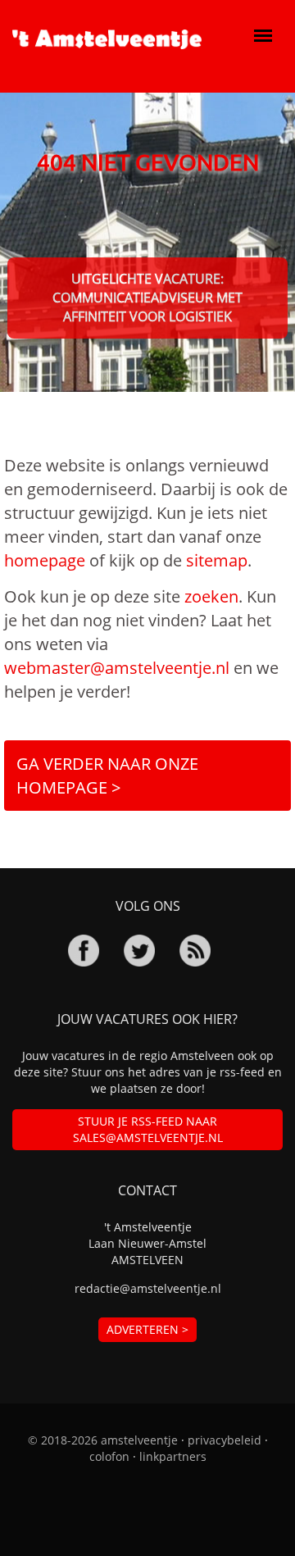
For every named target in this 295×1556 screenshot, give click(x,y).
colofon (109, 1456)
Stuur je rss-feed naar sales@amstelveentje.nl (148, 1129)
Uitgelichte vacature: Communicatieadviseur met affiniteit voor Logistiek (147, 297)
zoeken (211, 596)
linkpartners (172, 1456)
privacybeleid (224, 1440)
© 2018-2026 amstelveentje (103, 1440)
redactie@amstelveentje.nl (148, 1288)
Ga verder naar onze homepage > (107, 775)
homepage (44, 560)
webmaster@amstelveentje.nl (116, 668)
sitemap (216, 560)
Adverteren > (147, 1329)
